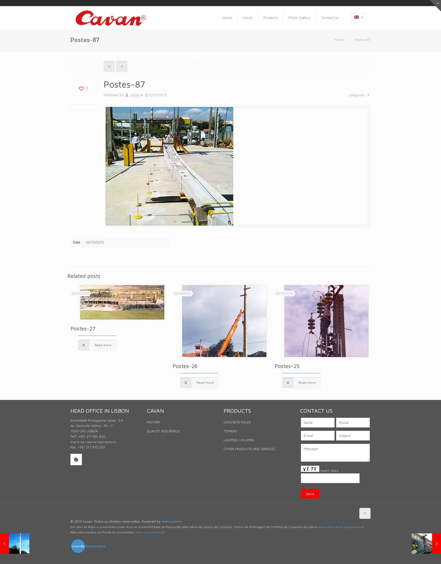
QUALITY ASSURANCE (163, 431)
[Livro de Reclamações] (88, 552)
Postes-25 (287, 366)
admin (134, 95)
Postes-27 (82, 328)
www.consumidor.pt (149, 532)
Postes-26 (185, 366)
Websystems (172, 521)
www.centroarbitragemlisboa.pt (341, 527)
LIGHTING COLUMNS (239, 440)
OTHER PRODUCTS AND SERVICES (249, 449)
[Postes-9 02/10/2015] (426, 543)
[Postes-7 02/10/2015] (14, 543)
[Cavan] (111, 17)
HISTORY (153, 422)
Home (339, 40)
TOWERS (230, 431)
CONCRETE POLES (237, 422)
